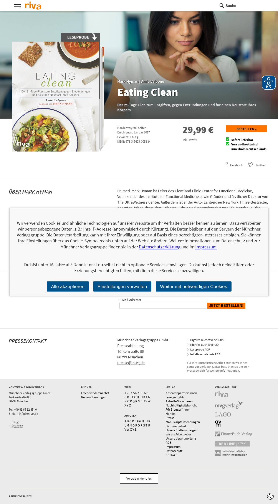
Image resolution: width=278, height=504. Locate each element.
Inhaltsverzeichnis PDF (205, 354)
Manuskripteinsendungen (183, 422)
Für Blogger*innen (178, 409)
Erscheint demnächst (95, 393)
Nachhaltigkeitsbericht (181, 405)
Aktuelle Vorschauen (179, 401)
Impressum (173, 447)
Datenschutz (174, 451)
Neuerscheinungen (93, 397)
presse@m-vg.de (131, 362)
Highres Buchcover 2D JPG (207, 340)
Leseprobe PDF (200, 349)
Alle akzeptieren (67, 286)
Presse (170, 418)
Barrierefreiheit (176, 426)
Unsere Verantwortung (181, 438)
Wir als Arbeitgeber (178, 434)
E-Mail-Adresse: (130, 300)
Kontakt (171, 455)
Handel (170, 413)
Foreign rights (175, 397)
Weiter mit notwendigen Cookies (193, 286)
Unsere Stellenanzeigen (181, 430)
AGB (168, 442)
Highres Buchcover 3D (204, 345)
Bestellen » (246, 129)
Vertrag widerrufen (139, 478)
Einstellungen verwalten (122, 286)
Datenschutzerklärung (159, 247)
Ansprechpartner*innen (181, 393)
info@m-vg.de (28, 413)
